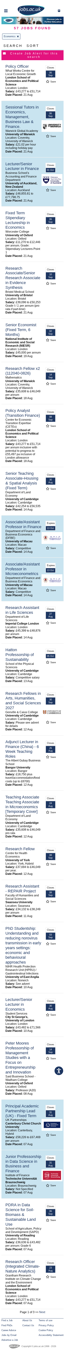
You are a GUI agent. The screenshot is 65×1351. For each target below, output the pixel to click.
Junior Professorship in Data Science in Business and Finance (23, 1163)
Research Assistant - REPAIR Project (22, 888)
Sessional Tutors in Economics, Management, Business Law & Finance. (22, 117)
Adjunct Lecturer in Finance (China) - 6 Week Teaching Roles (22, 749)
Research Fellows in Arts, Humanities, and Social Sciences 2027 (23, 700)
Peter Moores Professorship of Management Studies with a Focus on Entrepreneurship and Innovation (20, 1057)
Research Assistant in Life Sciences (22, 610)
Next (42, 1312)
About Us (27, 1320)
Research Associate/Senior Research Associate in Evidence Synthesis (22, 278)
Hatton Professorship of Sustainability (19, 655)
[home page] (31, 14)
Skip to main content (14, 3)
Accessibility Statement (51, 1335)
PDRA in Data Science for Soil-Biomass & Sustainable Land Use (20, 1215)
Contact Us (28, 1325)
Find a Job (6, 1320)
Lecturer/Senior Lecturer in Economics (18, 1004)
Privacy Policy (46, 1325)
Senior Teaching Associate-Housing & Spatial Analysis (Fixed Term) (21, 480)
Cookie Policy (46, 1330)
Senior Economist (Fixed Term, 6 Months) (20, 330)
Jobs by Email (8, 1335)
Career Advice (8, 1330)
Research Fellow (20, 849)
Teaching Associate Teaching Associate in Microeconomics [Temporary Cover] (22, 804)
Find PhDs (6, 1325)
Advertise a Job (9, 1340)
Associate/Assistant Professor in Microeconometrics (22, 569)
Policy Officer (17, 66)
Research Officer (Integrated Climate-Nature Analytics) (22, 1266)
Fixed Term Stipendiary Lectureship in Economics (17, 220)
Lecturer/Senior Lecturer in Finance (22, 166)
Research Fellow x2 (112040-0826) (22, 371)
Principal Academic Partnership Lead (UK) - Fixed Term (22, 1111)
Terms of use (45, 1320)
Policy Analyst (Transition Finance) (22, 413)
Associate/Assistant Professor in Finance (23, 524)
